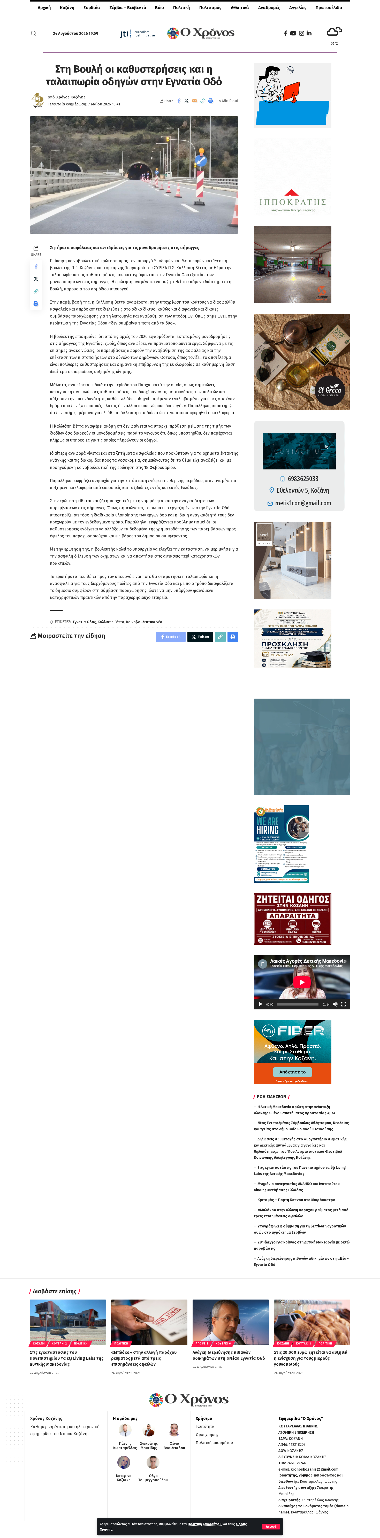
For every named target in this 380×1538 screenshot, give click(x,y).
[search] (33, 33)
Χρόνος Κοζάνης (71, 97)
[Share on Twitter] (186, 101)
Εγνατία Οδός (84, 622)
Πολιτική (81, 1343)
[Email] (194, 101)
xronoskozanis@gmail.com (314, 1469)
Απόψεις (202, 1343)
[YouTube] (293, 33)
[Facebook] (286, 33)
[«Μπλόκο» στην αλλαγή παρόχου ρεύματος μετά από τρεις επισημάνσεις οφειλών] (149, 1322)
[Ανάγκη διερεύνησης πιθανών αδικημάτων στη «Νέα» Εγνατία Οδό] (231, 1322)
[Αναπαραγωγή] (260, 1004)
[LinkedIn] (309, 33)
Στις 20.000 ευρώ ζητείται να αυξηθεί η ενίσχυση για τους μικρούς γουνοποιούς (310, 1358)
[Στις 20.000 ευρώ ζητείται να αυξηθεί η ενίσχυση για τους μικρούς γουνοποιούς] (312, 1322)
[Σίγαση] (335, 1004)
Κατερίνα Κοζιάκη (124, 1478)
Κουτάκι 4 (303, 1343)
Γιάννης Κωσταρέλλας (125, 1446)
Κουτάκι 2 (59, 1343)
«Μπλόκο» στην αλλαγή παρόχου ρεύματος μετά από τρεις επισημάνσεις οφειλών (144, 1358)
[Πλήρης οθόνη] (343, 1004)
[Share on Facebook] (178, 101)
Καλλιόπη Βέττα (111, 622)
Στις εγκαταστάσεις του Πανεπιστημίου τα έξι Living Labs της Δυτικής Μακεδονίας (66, 1358)
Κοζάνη (39, 1343)
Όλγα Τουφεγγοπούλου (153, 1478)
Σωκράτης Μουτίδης (149, 1446)
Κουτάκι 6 (223, 1343)
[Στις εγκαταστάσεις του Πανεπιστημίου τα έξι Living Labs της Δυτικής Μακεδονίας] (68, 1322)
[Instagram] (301, 33)
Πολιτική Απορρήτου (205, 1524)
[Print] (210, 101)
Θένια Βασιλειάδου (174, 1446)
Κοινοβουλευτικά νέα (144, 622)
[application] (302, 982)
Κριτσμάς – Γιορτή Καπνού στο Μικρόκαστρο (296, 1200)
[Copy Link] (202, 101)
